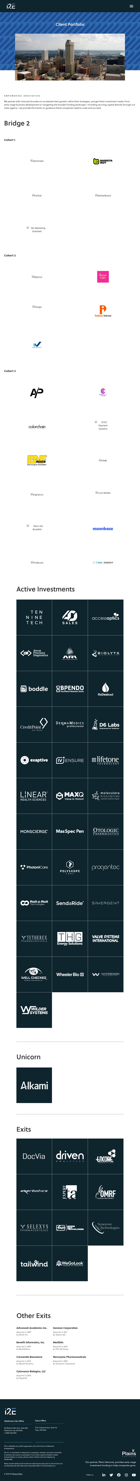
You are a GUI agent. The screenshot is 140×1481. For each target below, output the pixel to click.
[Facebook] (118, 1474)
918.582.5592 (8, 1459)
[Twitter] (111, 1474)
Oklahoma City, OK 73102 (13, 1430)
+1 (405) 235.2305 (10, 1433)
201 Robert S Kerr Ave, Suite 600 (16, 1428)
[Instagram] (126, 1474)
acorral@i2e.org (49, 1457)
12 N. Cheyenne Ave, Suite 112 (46, 1427)
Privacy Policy (17, 1474)
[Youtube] (133, 1474)
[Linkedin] (103, 1474)
